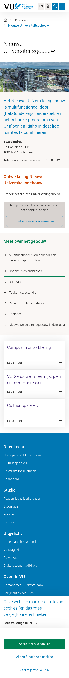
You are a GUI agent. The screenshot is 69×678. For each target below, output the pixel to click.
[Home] (5, 20)
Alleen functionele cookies (34, 657)
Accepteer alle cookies (34, 644)
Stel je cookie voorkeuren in (34, 221)
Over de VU (23, 20)
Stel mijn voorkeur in (34, 670)
